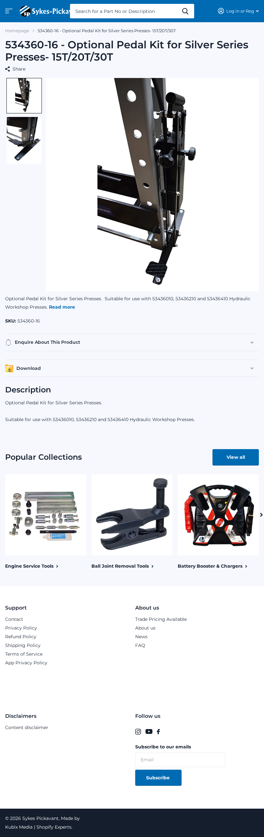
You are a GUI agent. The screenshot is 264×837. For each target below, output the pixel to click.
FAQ (140, 645)
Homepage (17, 30)
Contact (14, 619)
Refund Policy (20, 637)
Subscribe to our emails (163, 747)
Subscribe (158, 778)
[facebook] (158, 732)
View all (236, 457)
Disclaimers (20, 716)
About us (147, 608)
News (141, 637)
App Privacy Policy (26, 663)
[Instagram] (138, 732)
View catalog (8, 13)
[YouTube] (149, 732)
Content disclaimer (26, 727)
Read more (62, 307)
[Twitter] (166, 731)
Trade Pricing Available (161, 619)
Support (16, 608)
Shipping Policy (23, 645)
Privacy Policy (21, 628)
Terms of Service (23, 654)
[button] (24, 95)
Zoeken (185, 11)
